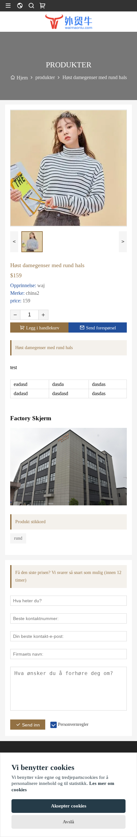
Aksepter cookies (68, 805)
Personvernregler (73, 724)
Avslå (68, 821)
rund (18, 538)
